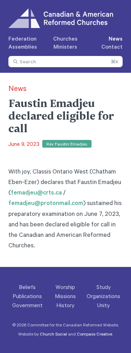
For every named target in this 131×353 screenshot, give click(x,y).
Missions (65, 295)
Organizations (103, 295)
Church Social (53, 334)
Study (103, 286)
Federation (22, 38)
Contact (112, 46)
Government (27, 305)
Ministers (65, 46)
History (65, 305)
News (116, 38)
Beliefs (27, 286)
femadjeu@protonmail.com (45, 202)
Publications (27, 295)
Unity (103, 305)
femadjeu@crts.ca (36, 192)
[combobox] (65, 61)
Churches (65, 38)
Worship (65, 286)
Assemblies (22, 46)
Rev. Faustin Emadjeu (66, 144)
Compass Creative (94, 334)
